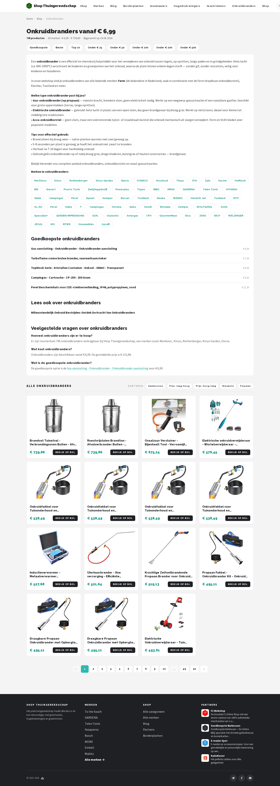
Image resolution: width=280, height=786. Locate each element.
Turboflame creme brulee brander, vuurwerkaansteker (68, 258)
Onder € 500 (188, 47)
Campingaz (56, 198)
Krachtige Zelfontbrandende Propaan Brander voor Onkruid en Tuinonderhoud (167, 576)
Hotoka (116, 206)
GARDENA (189, 189)
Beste (59, 47)
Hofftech (240, 180)
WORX (89, 742)
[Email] (250, 778)
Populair (245, 386)
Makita (89, 754)
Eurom (222, 180)
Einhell (89, 747)
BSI (36, 189)
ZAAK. (224, 206)
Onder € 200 (164, 47)
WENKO (178, 198)
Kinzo (57, 180)
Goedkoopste (39, 47)
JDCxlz (38, 224)
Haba (68, 206)
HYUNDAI (231, 189)
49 (184, 669)
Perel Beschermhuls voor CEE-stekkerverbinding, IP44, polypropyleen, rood (83, 287)
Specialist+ (41, 215)
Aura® (106, 224)
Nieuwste (228, 386)
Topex (141, 189)
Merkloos (40, 180)
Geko (132, 206)
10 (164, 669)
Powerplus (122, 189)
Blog (113, 6)
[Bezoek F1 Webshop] (205, 713)
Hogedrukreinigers (187, 6)
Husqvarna (91, 729)
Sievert (51, 189)
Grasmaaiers (158, 6)
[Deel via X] (233, 778)
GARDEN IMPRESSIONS (70, 215)
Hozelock (162, 180)
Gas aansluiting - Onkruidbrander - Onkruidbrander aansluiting (74, 248)
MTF (236, 198)
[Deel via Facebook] (241, 778)
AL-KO (38, 206)
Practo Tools (72, 189)
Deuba (161, 198)
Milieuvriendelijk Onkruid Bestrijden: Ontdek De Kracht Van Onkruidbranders (83, 312)
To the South (93, 711)
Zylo (207, 180)
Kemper (107, 198)
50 (194, 669)
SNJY (217, 215)
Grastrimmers (216, 6)
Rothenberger (78, 180)
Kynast (90, 198)
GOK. (95, 215)
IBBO (156, 189)
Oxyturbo (113, 215)
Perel (74, 198)
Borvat (125, 198)
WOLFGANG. (205, 206)
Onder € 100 (140, 47)
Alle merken (151, 717)
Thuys (180, 180)
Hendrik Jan (198, 198)
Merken (99, 6)
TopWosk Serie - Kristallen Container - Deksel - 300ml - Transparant (77, 268)
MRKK (171, 189)
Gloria (125, 180)
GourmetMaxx (168, 215)
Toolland (143, 198)
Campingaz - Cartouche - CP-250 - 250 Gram (60, 277)
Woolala (165, 206)
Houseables (86, 224)
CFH (194, 180)
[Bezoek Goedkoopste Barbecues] (205, 728)
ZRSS (202, 215)
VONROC (142, 180)
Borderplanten (133, 6)
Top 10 (75, 47)
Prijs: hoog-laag (206, 386)
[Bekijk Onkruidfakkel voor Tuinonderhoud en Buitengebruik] (54, 482)
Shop (83, 6)
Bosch (89, 735)
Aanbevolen (155, 386)
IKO (52, 224)
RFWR (66, 224)
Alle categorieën (154, 711)
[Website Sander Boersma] (42, 778)
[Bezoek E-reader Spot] (205, 743)
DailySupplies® (97, 189)
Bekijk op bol (65, 452)
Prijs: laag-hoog (179, 386)
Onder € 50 (117, 47)
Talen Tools (210, 189)
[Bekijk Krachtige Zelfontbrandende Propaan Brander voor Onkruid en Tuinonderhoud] (169, 547)
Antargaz (132, 215)
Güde (37, 198)
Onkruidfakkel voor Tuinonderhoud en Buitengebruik (44, 510)
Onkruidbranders (244, 6)
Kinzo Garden (104, 180)
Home (29, 18)
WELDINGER (235, 215)
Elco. (188, 215)
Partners (148, 729)
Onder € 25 (95, 47)
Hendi (148, 206)
